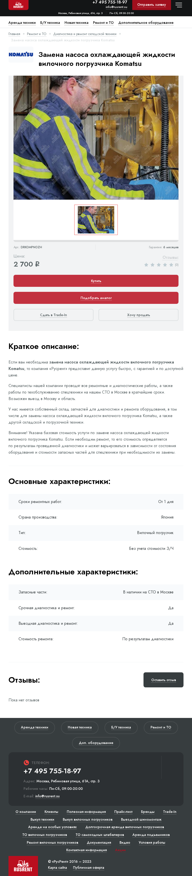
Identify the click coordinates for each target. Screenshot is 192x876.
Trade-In (169, 811)
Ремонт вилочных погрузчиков (52, 842)
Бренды (147, 811)
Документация (99, 842)
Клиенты (51, 811)
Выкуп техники (42, 819)
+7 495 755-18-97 (109, 2)
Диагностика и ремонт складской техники (84, 33)
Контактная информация (86, 849)
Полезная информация (86, 811)
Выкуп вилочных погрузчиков (87, 819)
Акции (120, 849)
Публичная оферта (88, 867)
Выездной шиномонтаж (141, 819)
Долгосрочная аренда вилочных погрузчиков (124, 826)
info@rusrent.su (116, 7)
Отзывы (170, 257)
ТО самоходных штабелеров (100, 834)
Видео (125, 842)
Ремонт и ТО (36, 33)
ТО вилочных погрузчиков (44, 834)
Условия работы (152, 842)
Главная (14, 33)
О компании (26, 811)
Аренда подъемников (151, 834)
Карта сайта (57, 867)
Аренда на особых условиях (52, 826)
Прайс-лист (123, 811)
